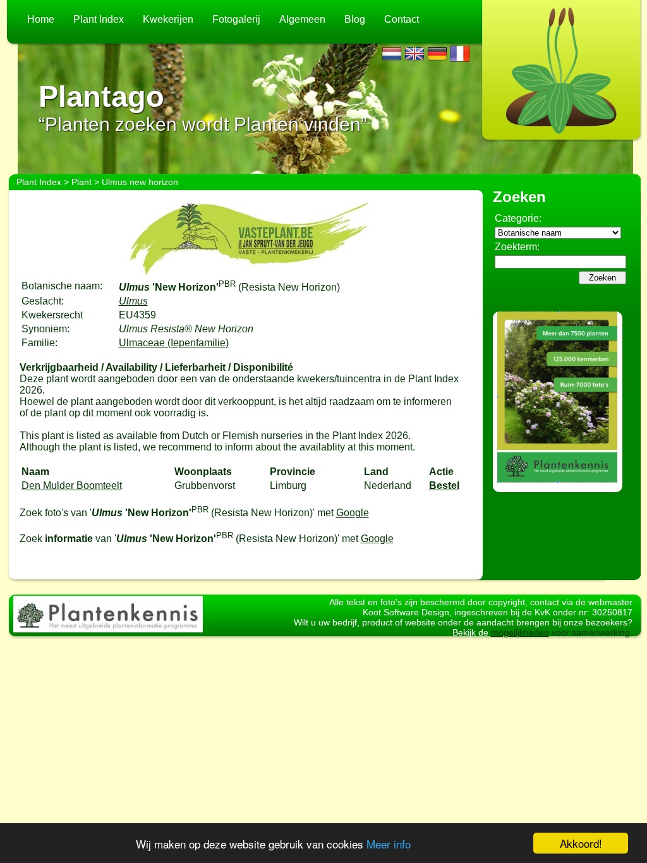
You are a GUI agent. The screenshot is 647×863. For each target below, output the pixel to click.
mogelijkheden (520, 632)
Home (40, 19)
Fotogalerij (236, 19)
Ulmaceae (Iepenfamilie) (174, 342)
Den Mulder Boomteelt (71, 485)
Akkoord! (581, 843)
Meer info (388, 844)
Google (352, 513)
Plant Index (98, 19)
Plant (81, 182)
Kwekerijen (168, 19)
